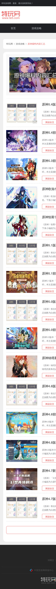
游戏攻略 (37, 28)
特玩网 (9, 44)
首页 (13, 28)
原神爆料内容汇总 (36, 44)
